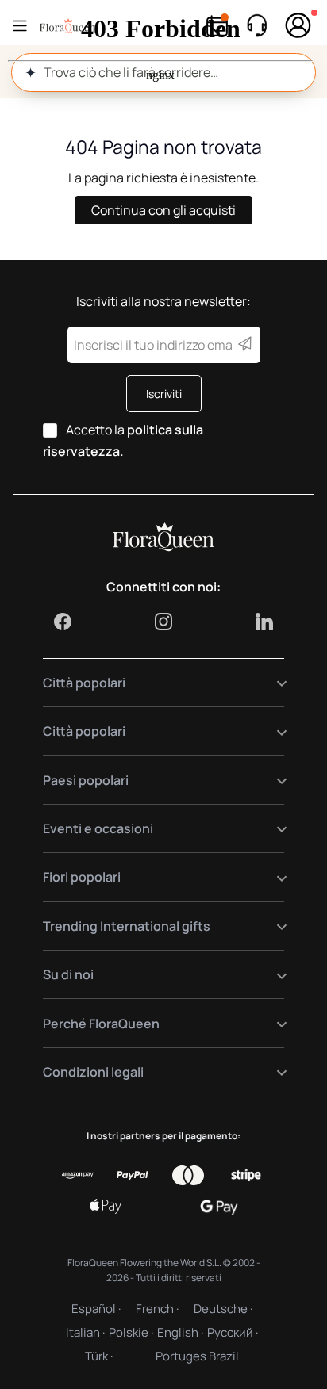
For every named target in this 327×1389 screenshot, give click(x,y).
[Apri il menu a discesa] (272, 683)
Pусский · (232, 1332)
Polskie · (131, 1332)
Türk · (99, 1356)
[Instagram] (163, 621)
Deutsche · (223, 1308)
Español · (96, 1308)
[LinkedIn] (264, 621)
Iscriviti (164, 393)
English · (180, 1332)
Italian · (85, 1332)
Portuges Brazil (197, 1356)
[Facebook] (62, 621)
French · (157, 1308)
